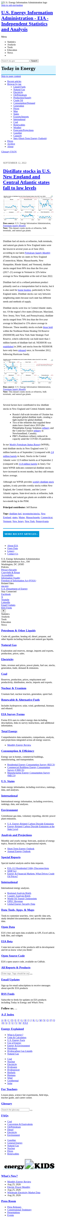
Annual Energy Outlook (19, 851)
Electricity (7, 659)
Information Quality (10, 578)
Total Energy (9, 731)
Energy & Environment (18, 1045)
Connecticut (46, 517)
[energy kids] (28, 1170)
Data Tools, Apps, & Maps (17, 909)
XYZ (25, 1023)
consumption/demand (24, 103)
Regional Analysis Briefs (19, 893)
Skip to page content (11, 76)
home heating (24, 290)
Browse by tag (14, 84)
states (16, 114)
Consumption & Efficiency (17, 750)
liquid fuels (19, 87)
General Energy (14, 1143)
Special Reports (11, 857)
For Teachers (9, 1089)
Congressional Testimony (19, 1209)
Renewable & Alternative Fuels (20, 699)
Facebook (6, 594)
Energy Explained (12, 1028)
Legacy (10, 551)
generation (18, 106)
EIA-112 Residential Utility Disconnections (28, 868)
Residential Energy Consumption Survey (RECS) (31, 764)
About (10, 146)
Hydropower (13, 1069)
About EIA (12, 545)
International (9, 795)
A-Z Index (7, 1014)
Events (10, 1215)
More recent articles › (21, 534)
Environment (9, 810)
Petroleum (12, 1048)
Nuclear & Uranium (13, 688)
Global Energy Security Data (21, 904)
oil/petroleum (20, 95)
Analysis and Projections (16, 835)
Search (34, 61)
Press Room (8, 1201)
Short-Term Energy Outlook (20, 848)
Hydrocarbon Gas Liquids (19, 1051)
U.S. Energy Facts (16, 1040)
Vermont (7, 521)
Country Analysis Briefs (18, 896)
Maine (22, 517)
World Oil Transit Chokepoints (22, 898)
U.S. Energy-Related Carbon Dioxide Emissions (30, 823)
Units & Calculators (16, 1037)
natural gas (19, 89)
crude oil (18, 100)
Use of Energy (14, 1043)
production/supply (22, 97)
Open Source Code (13, 955)
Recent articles (14, 81)
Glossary (5, 151)
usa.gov (5, 586)
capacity (17, 135)
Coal (4, 673)
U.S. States (8, 781)
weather (17, 127)
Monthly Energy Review (19, 745)
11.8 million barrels (28, 464)
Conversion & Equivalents (20, 1124)
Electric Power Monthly (18, 1187)
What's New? (9, 1176)
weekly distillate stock (43, 482)
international (19, 119)
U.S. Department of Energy (14, 588)
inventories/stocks (31, 513)
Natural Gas (9, 645)
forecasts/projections (23, 130)
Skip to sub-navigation (12, 5)
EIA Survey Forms (13, 714)
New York (30, 521)
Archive (11, 144)
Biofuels (11, 1072)
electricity (18, 92)
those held (48, 327)
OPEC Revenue (15, 901)
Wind (9, 1078)
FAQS (13, 151)
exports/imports (21, 116)
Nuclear (11, 1061)
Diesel (10, 1129)
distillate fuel (15, 513)
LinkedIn (5, 602)
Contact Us (12, 553)
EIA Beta (7, 941)
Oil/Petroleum (14, 1127)
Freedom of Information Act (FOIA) (18, 580)
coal (15, 122)
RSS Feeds (6, 607)
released (22, 350)
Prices (10, 141)
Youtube (5, 599)
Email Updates (8, 605)
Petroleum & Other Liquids (18, 630)
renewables (19, 125)
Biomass (11, 1075)
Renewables (13, 1153)
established (8, 346)
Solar (9, 1083)
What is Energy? (15, 1034)
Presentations (13, 1212)
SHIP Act (11, 871)
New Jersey (18, 521)
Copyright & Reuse (10, 572)
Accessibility (7, 575)
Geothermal (13, 1080)
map (15, 111)
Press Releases (14, 1207)
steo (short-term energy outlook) (30, 138)
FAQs (4, 1115)
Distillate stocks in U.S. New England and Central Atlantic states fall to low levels (27, 179)
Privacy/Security (9, 569)
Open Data (12, 548)
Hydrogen (12, 1067)
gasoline (17, 133)
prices (16, 108)
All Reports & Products (15, 967)
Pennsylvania (42, 521)
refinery (46, 428)
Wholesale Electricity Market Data (23, 1192)
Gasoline (11, 1140)
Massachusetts (33, 517)
